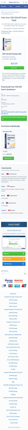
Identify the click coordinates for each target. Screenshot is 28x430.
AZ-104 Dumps (13, 303)
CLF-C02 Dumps (13, 401)
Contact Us (13, 407)
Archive (13, 369)
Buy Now (14, 68)
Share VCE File (13, 331)
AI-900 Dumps (13, 325)
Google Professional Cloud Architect (13, 397)
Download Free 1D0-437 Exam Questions (14, 118)
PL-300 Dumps (13, 366)
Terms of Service (13, 419)
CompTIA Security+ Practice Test (13, 297)
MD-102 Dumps (13, 388)
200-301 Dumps (13, 312)
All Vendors (13, 293)
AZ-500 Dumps (13, 404)
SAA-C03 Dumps (13, 316)
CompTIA (18, 6)
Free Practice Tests (13, 356)
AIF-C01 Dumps (13, 350)
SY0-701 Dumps (13, 300)
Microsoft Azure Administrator (13, 334)
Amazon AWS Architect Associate (13, 372)
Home (2, 10)
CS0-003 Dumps (13, 391)
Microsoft (3, 6)
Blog (13, 382)
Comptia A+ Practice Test (13, 322)
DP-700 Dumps (13, 328)
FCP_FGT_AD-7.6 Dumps (13, 416)
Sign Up (6, 254)
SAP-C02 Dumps (13, 338)
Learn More (7, 259)
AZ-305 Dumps (13, 341)
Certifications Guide (13, 344)
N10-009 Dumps (13, 363)
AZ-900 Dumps (13, 375)
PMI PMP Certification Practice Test (13, 385)
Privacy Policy (14, 423)
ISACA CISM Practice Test (13, 410)
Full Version (7, 264)
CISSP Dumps (13, 413)
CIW (7, 10)
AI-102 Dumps (13, 353)
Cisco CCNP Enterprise (13, 360)
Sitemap (13, 394)
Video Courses (13, 306)
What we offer (13, 319)
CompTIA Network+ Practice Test (13, 309)
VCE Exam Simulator (10, 233)
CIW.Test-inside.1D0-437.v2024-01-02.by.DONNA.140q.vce (13, 112)
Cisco (10, 6)
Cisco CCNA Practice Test (13, 347)
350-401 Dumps (13, 378)
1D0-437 (12, 10)
